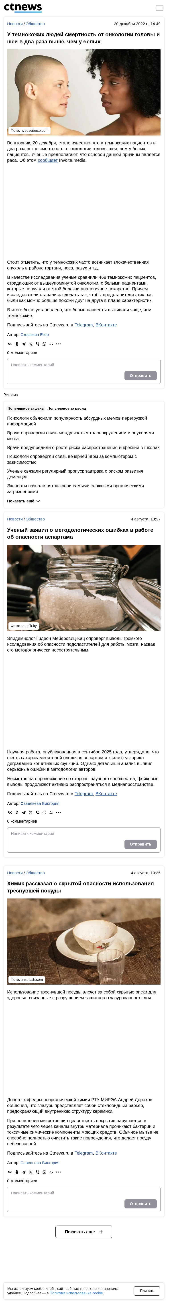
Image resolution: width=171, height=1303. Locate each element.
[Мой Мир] (51, 344)
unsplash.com (32, 979)
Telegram (84, 324)
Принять (147, 1291)
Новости (15, 24)
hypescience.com (34, 130)
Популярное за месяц (66, 408)
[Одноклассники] (17, 344)
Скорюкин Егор (34, 334)
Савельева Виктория (39, 803)
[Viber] (37, 344)
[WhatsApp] (44, 344)
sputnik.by (29, 626)
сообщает (48, 160)
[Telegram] (23, 344)
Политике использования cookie (76, 1293)
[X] (30, 344)
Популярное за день (26, 408)
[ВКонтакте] (10, 344)
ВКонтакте (106, 324)
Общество (35, 24)
